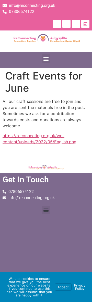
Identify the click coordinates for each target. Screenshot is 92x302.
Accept (63, 287)
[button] (46, 58)
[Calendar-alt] (85, 24)
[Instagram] (66, 24)
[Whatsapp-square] (76, 24)
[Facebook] (57, 24)
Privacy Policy (79, 287)
